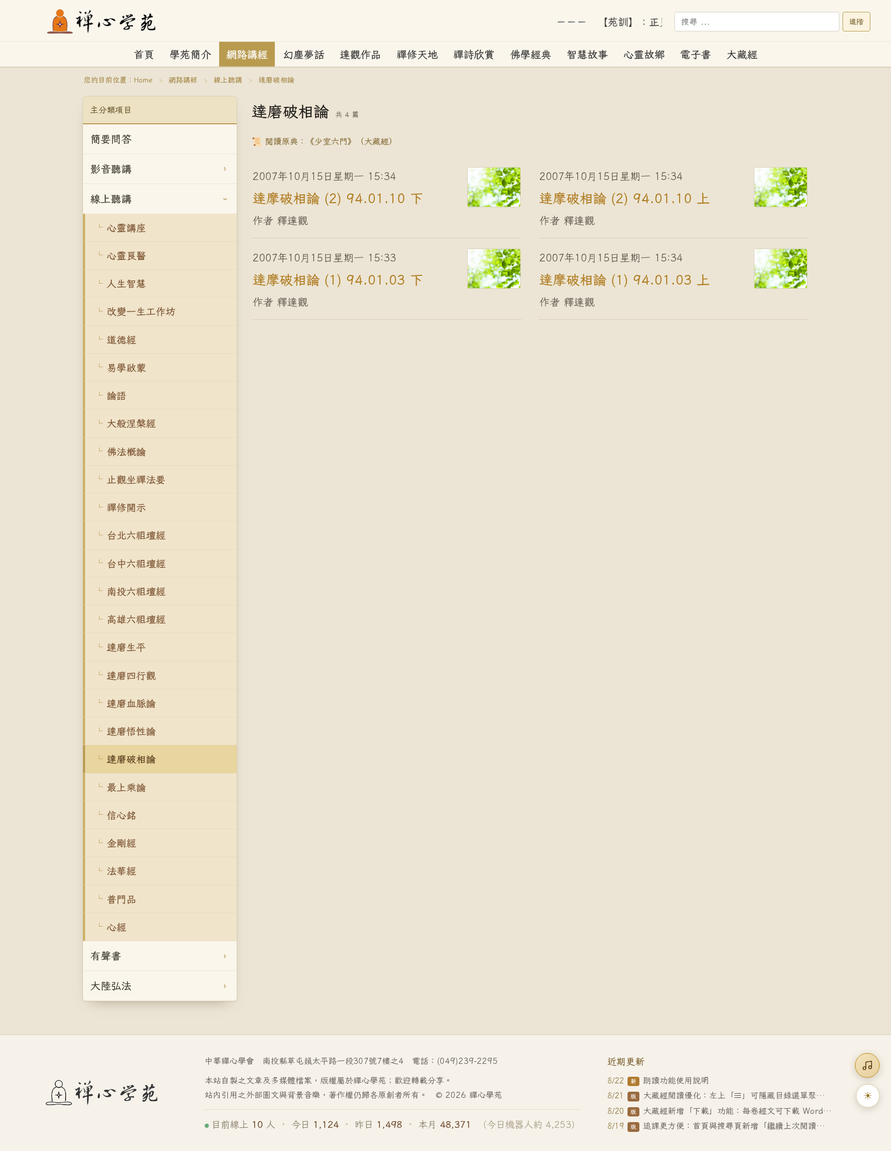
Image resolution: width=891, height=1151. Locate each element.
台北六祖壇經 (136, 535)
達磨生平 (126, 646)
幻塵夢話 (303, 54)
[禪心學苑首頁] (102, 21)
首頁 (144, 54)
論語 (116, 395)
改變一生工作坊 (141, 311)
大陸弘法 (110, 986)
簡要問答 (110, 139)
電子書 (695, 54)
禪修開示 (126, 507)
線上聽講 (227, 80)
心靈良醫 (126, 255)
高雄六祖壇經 (136, 619)
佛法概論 (126, 451)
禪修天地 (417, 54)
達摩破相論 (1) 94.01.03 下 (338, 279)
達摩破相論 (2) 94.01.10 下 (338, 198)
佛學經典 (530, 54)
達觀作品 (360, 54)
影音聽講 (110, 169)
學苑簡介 (190, 54)
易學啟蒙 (126, 367)
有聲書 (105, 956)
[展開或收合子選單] (225, 169)
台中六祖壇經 (136, 563)
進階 (856, 21)
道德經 (121, 339)
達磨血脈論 (131, 703)
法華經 (121, 870)
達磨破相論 (131, 758)
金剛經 (121, 842)
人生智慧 (126, 283)
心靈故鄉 (644, 54)
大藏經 (742, 54)
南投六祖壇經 (136, 591)
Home (143, 80)
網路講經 (247, 54)
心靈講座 (126, 227)
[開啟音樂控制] (867, 1065)
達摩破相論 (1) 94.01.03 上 (624, 279)
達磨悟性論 (131, 731)
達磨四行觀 (131, 675)
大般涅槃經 (131, 423)
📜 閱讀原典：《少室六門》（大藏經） (324, 141)
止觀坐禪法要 (136, 479)
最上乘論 (126, 787)
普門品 (121, 899)
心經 (116, 926)
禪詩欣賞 (473, 54)
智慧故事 (587, 54)
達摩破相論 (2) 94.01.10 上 (624, 198)
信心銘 (121, 815)
